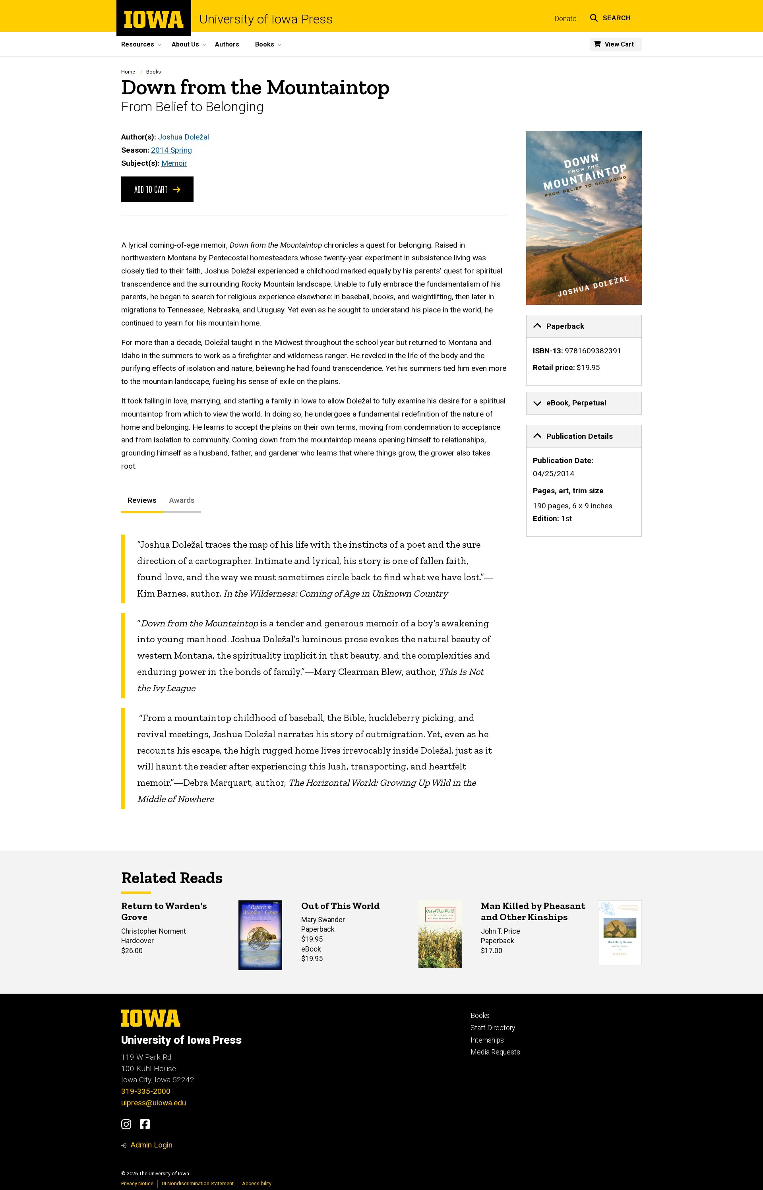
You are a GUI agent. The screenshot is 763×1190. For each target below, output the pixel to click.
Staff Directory (493, 1028)
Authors (227, 44)
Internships (487, 1040)
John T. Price (500, 931)
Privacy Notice (137, 1183)
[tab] (584, 326)
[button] (610, 17)
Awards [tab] (182, 500)
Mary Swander (323, 920)
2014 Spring (171, 150)
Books (153, 72)
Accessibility (256, 1183)
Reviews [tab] (142, 500)
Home (128, 72)
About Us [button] (185, 44)
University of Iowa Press (266, 19)
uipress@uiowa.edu (153, 1102)
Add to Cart (151, 189)
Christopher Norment (153, 931)
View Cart (619, 44)
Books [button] (264, 44)
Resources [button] (137, 44)
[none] (584, 350)
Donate (565, 19)
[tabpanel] (314, 671)
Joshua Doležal (183, 136)
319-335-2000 (145, 1091)
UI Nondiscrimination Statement (198, 1183)
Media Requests (495, 1052)
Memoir (174, 163)
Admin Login (151, 1144)
